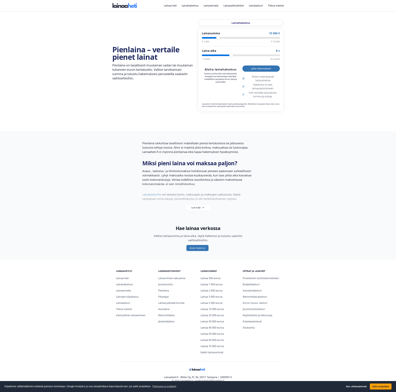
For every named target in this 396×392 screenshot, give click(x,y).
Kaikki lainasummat (211, 352)
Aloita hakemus (197, 248)
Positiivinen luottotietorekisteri (261, 278)
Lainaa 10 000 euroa (212, 309)
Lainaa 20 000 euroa (212, 315)
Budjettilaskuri (251, 284)
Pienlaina (163, 290)
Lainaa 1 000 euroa (211, 284)
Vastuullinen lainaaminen (131, 315)
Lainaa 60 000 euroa (212, 340)
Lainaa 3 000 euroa (211, 296)
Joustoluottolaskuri (254, 309)
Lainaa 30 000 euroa (212, 321)
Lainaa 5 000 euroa (211, 303)
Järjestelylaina (166, 321)
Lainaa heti (170, 5)
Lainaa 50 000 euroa (212, 333)
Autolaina (163, 309)
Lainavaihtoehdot (234, 5)
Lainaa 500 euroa (210, 278)
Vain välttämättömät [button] (356, 386)
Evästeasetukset (252, 321)
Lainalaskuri (256, 5)
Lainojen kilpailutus (127, 296)
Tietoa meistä (276, 5)
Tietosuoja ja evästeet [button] (164, 386)
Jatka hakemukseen (261, 68)
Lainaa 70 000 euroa (212, 346)
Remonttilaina (166, 315)
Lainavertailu (211, 5)
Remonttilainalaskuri (255, 296)
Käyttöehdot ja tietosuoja (257, 315)
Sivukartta (249, 327)
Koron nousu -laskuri (255, 303)
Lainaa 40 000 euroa (212, 327)
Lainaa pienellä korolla (171, 303)
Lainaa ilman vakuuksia (171, 278)
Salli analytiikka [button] (380, 386)
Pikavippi (163, 296)
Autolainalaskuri (252, 290)
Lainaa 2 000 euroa (211, 290)
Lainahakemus (190, 5)
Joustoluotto (165, 284)
